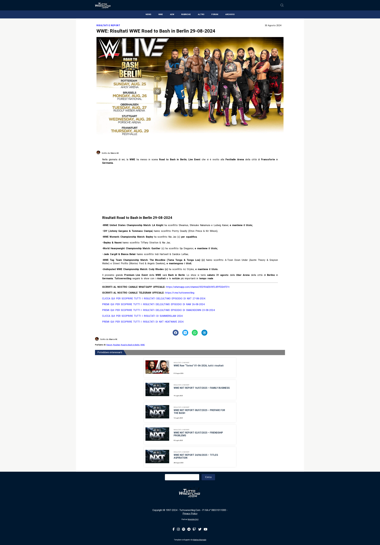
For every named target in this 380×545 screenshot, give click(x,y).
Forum (214, 14)
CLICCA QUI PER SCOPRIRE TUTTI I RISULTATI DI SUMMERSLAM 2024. (142, 316)
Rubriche (186, 14)
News (148, 14)
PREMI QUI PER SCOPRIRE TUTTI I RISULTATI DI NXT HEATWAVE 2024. (143, 321)
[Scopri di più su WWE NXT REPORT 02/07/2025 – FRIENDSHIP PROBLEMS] (157, 434)
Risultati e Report (108, 25)
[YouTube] (205, 529)
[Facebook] (174, 529)
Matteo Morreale (199, 540)
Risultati (116, 345)
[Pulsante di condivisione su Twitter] (185, 333)
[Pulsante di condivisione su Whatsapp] (195, 333)
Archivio (230, 14)
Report (109, 345)
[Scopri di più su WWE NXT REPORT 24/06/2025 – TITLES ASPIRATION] (157, 457)
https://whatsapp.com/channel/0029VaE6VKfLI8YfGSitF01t (197, 287)
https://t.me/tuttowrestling (179, 292)
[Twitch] (194, 529)
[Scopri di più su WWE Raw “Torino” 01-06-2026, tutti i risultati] (157, 367)
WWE (160, 14)
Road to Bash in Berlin (130, 345)
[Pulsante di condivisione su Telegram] (204, 333)
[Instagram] (178, 529)
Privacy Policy (190, 513)
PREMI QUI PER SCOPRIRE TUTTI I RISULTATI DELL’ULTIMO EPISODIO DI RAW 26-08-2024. (153, 304)
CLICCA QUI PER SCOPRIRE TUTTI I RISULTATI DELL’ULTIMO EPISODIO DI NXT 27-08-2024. (154, 298)
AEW (172, 14)
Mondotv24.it (193, 519)
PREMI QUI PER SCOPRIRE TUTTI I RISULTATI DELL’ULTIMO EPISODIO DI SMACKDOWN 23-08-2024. (158, 310)
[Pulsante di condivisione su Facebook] (176, 333)
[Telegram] (188, 529)
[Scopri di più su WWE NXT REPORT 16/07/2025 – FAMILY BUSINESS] (157, 390)
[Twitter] (199, 529)
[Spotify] (183, 529)
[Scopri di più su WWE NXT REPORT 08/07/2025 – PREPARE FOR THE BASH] (157, 412)
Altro (201, 14)
